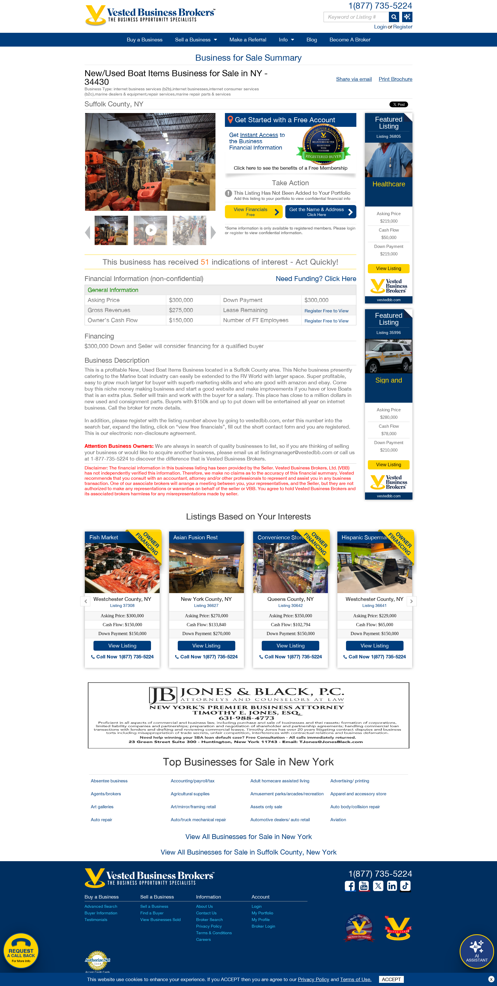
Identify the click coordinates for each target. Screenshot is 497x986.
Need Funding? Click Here (316, 278)
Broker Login (263, 926)
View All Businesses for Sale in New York (249, 836)
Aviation (338, 819)
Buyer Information (101, 913)
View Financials (250, 212)
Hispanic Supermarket (368, 537)
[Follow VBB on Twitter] (378, 885)
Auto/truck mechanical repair (198, 819)
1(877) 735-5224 (380, 5)
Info (283, 40)
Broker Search (209, 919)
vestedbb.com (389, 300)
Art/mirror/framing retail (193, 806)
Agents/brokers (106, 793)
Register (402, 27)
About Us (204, 906)
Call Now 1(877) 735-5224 (124, 656)
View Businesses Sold (160, 919)
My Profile (261, 919)
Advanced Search (101, 906)
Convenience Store (281, 537)
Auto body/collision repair (355, 806)
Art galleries (102, 806)
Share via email (354, 79)
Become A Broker (350, 40)
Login (380, 27)
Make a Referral (248, 40)
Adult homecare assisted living (280, 780)
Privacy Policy (209, 926)
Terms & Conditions (214, 932)
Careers (203, 939)
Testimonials (96, 919)
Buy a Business (145, 40)
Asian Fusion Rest (195, 537)
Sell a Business (193, 40)
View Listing (388, 268)
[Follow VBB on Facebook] (350, 886)
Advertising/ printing (349, 780)
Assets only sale (266, 806)
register (237, 232)
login (351, 228)
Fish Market (103, 537)
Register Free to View (327, 310)
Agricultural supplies (190, 793)
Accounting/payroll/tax (193, 780)
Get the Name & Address (316, 212)
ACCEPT (391, 979)
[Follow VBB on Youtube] (364, 886)
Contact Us (206, 913)
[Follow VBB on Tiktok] (405, 886)
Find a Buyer (152, 913)
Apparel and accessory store (358, 793)
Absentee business (109, 780)
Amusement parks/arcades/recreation (287, 793)
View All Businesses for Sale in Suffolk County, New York (249, 852)
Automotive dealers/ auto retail (280, 819)
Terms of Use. (356, 979)
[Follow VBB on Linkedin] (392, 886)
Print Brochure (395, 79)
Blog (312, 40)
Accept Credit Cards (97, 972)
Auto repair (101, 819)
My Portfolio (262, 913)
